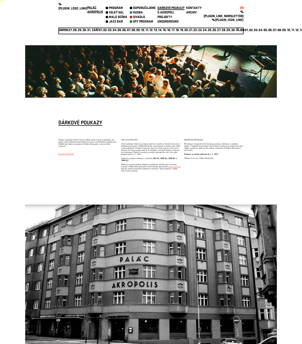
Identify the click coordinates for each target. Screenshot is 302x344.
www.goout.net (174, 166)
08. (134, 30)
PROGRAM (116, 8)
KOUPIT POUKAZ (66, 154)
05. (266, 30)
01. (247, 30)
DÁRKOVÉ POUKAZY (171, 8)
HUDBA (138, 13)
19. (182, 30)
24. (205, 30)
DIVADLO (139, 17)
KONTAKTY (194, 8)
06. (124, 30)
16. (169, 30)
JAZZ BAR (116, 22)
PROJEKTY (164, 17)
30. (233, 30)
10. (143, 30)
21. (191, 30)
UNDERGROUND (168, 22)
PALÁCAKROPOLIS (95, 10)
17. (173, 30)
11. (147, 30)
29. (228, 30)
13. (156, 30)
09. (284, 30)
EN (242, 8)
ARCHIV (191, 13)
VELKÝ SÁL (116, 13)
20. (186, 30)
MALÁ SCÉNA (118, 17)
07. (129, 30)
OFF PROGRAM (143, 22)
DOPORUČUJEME (144, 8)
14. (160, 30)
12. (151, 30)
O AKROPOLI (165, 13)
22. (195, 30)
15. (165, 30)
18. (178, 30)
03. (256, 30)
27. (219, 30)
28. (224, 30)
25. (210, 30)
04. (115, 30)
